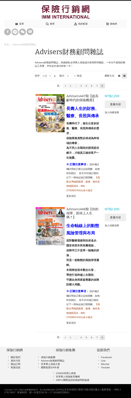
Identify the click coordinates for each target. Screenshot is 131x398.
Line (103, 360)
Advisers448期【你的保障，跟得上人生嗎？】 (82, 213)
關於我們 (15, 357)
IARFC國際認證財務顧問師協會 (72, 380)
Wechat (105, 364)
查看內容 (115, 104)
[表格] (119, 75)
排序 (37, 75)
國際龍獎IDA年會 (50, 367)
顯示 (62, 75)
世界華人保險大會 (50, 364)
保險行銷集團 (48, 357)
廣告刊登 (15, 360)
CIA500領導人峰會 (66, 373)
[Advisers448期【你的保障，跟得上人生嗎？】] (50, 226)
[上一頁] (65, 85)
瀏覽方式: (110, 75)
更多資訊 (71, 196)
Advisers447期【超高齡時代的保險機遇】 (82, 98)
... (76, 86)
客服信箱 (15, 367)
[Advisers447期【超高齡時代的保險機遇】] (50, 113)
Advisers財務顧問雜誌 (52, 360)
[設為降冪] (54, 75)
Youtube (105, 367)
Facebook (106, 357)
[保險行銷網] (65, 12)
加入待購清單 (112, 112)
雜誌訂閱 (15, 364)
